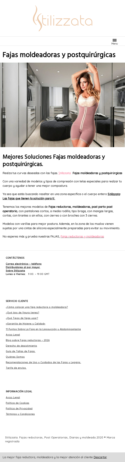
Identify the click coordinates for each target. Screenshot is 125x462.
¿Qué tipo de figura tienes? (22, 312)
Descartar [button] (100, 457)
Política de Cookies (17, 403)
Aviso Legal (13, 334)
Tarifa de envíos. (16, 367)
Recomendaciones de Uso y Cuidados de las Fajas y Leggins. (43, 362)
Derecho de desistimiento (21, 345)
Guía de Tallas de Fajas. (20, 351)
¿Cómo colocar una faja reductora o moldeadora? (37, 307)
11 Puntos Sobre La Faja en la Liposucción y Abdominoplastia (43, 329)
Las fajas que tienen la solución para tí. (29, 198)
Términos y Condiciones (20, 414)
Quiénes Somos (15, 356)
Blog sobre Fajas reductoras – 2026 (28, 340)
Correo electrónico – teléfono (24, 263)
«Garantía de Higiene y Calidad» (25, 323)
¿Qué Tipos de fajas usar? (22, 318)
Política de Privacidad (19, 408)
